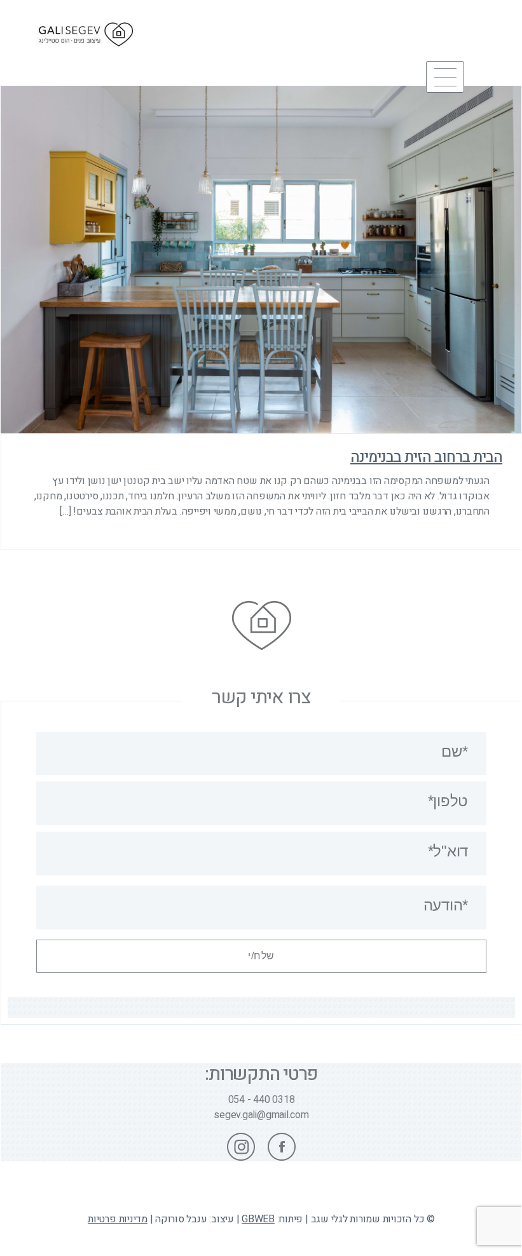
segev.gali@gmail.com (261, 1115)
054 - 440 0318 (261, 1099)
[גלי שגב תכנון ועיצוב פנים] (86, 54)
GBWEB (258, 1219)
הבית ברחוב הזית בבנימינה (426, 457)
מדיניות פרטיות (118, 1219)
